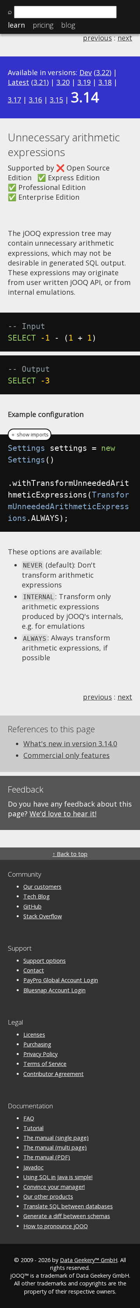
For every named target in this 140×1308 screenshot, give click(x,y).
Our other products (48, 1196)
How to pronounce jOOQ (55, 1226)
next (124, 37)
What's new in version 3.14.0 (70, 743)
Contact (33, 970)
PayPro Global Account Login (60, 980)
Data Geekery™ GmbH (88, 1260)
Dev (85, 72)
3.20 (63, 82)
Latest (18, 82)
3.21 (40, 82)
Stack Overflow (42, 916)
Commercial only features (66, 755)
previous (97, 37)
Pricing (43, 25)
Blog (68, 25)
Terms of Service (44, 1063)
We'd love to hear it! (63, 813)
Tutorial (33, 1128)
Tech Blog (36, 896)
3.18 (105, 82)
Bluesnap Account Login (54, 990)
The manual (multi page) (55, 1147)
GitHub (32, 906)
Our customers (42, 886)
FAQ (28, 1118)
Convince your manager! (54, 1186)
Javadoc (33, 1167)
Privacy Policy (40, 1054)
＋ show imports (29, 434)
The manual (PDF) (46, 1157)
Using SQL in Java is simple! (58, 1177)
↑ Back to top (70, 854)
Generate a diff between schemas (66, 1216)
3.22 (102, 72)
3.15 (56, 99)
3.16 (35, 99)
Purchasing (37, 1044)
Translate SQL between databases (68, 1206)
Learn (16, 25)
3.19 (84, 82)
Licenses (34, 1034)
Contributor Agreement (53, 1074)
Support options (44, 960)
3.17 (14, 99)
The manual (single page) (56, 1137)
